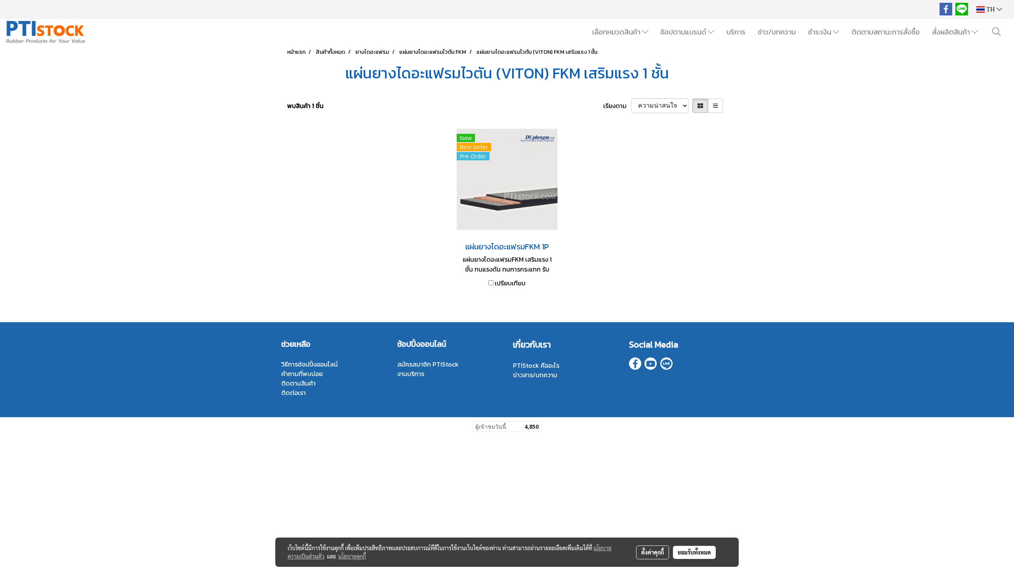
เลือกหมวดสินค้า (617, 32)
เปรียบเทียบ (510, 283)
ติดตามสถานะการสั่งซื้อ (886, 32)
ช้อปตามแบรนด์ (684, 32)
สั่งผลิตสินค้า (952, 32)
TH (991, 9)
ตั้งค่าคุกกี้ (652, 552)
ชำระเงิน (820, 32)
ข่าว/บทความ (777, 32)
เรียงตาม (617, 105)
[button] (996, 31)
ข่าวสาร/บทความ (535, 375)
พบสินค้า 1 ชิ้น (305, 105)
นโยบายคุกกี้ (352, 556)
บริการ (735, 32)
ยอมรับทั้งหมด (694, 552)
